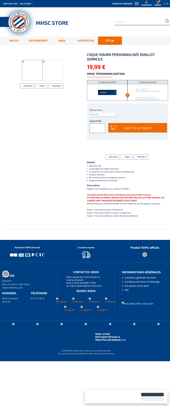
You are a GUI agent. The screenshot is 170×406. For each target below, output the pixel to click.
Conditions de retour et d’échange (142, 281)
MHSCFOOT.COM (10, 4)
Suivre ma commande (122, 4)
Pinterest (57, 86)
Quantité (95, 120)
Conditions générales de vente (140, 277)
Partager (28, 86)
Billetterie (25, 4)
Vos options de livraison (137, 285)
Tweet (42, 86)
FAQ (126, 290)
